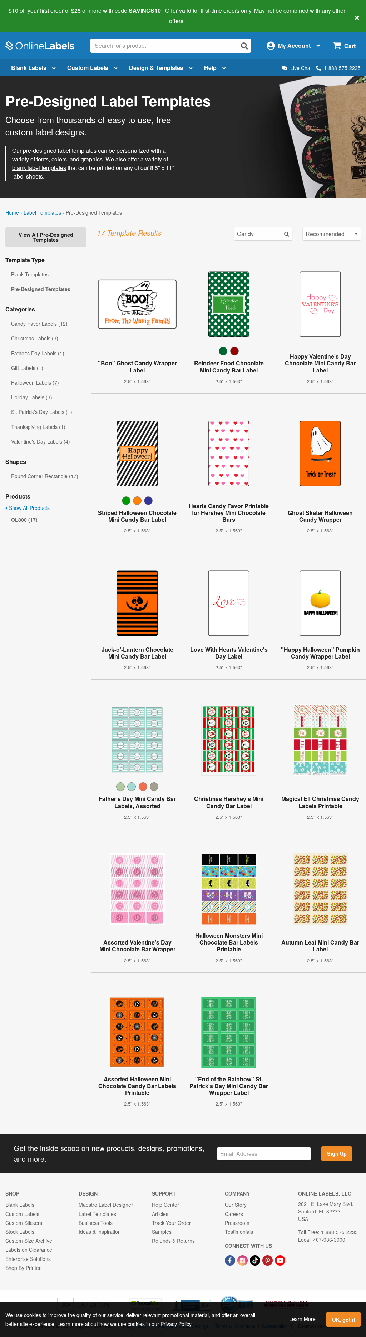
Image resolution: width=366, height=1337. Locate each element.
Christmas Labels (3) (34, 338)
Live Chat (301, 68)
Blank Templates (30, 274)
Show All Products (29, 507)
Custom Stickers (23, 1222)
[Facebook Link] (231, 1259)
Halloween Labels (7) (35, 382)
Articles (160, 1213)
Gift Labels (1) (27, 367)
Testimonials (239, 1231)
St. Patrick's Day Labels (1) (41, 411)
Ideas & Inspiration (100, 1231)
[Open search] (244, 45)
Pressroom (237, 1222)
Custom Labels (87, 68)
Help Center (165, 1204)
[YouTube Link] (280, 1259)
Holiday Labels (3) (31, 397)
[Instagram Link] (243, 1259)
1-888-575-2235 (342, 67)
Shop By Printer (23, 1267)
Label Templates (42, 212)
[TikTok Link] (256, 1259)
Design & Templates (156, 68)
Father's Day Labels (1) (37, 353)
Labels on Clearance (28, 1249)
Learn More (302, 1318)
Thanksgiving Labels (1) (38, 426)
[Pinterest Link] (268, 1259)
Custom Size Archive (28, 1240)
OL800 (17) (24, 519)
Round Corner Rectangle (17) (44, 476)
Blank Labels (28, 68)
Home (12, 212)
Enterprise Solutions (28, 1258)
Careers (234, 1213)
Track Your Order (171, 1222)
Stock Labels (19, 1231)
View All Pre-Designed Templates (46, 237)
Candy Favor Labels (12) (39, 323)
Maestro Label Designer (106, 1204)
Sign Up (337, 1153)
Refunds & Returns (173, 1240)
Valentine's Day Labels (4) (40, 441)
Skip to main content (26, 15)
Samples (162, 1231)
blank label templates (39, 168)
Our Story (236, 1204)
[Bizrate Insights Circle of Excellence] (251, 1296)
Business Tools (96, 1222)
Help (210, 68)
